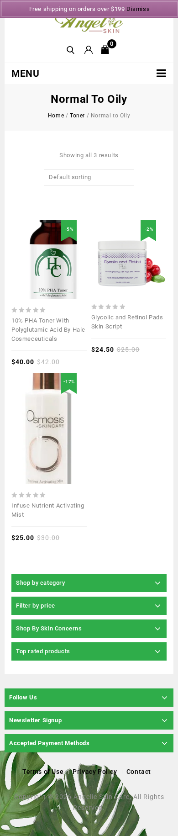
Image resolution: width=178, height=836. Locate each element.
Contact (138, 771)
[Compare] (27, 235)
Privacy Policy (95, 771)
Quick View (42, 235)
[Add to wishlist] (56, 235)
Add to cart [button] (70, 401)
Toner (77, 115)
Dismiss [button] (138, 8)
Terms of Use (42, 771)
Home (56, 115)
